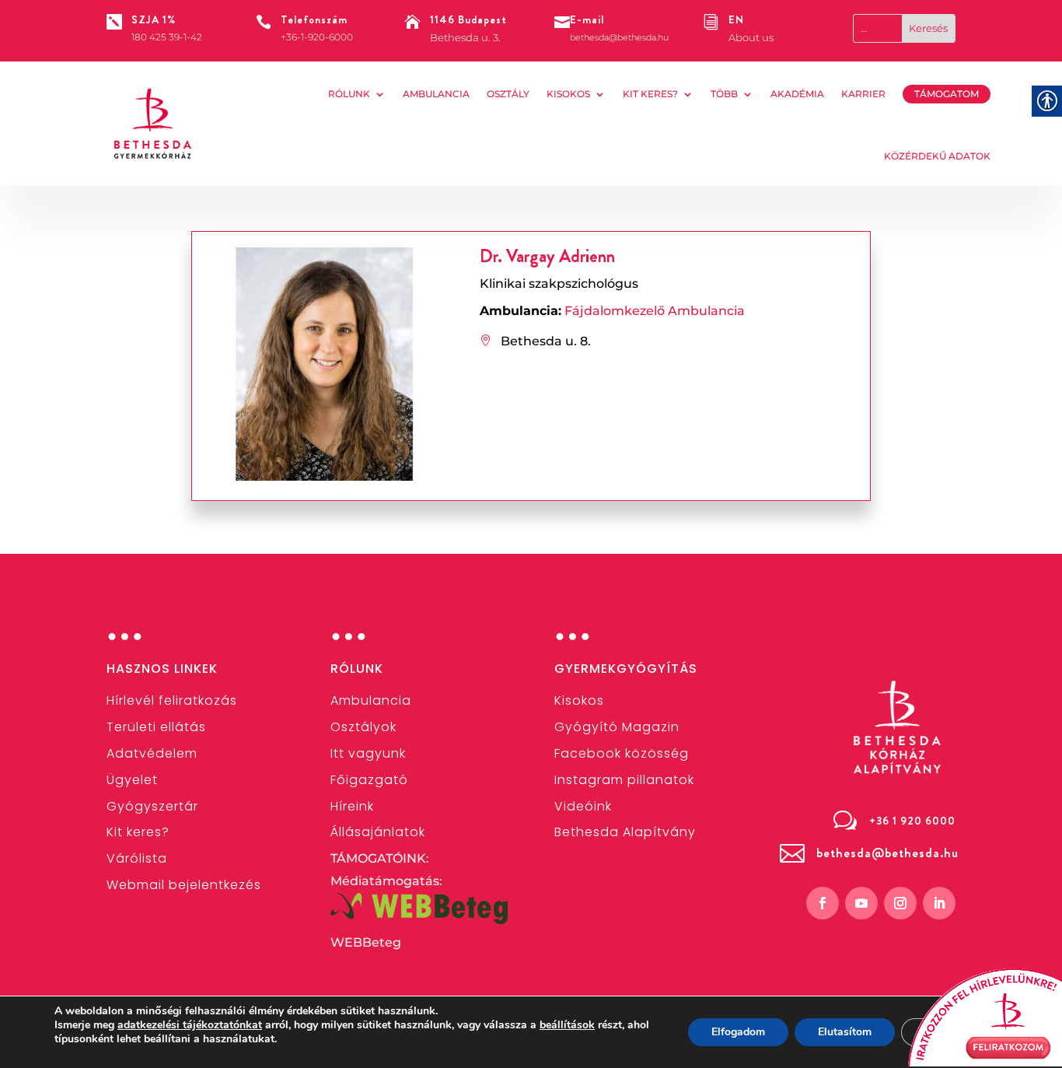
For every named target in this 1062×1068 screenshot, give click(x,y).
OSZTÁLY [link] (508, 94)
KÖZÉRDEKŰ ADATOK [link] (937, 156)
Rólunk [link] (349, 94)
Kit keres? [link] (650, 94)
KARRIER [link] (863, 94)
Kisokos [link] (568, 94)
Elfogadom (738, 1031)
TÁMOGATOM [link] (946, 94)
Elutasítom (845, 1031)
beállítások (567, 1025)
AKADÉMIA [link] (797, 94)
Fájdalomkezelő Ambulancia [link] (654, 310)
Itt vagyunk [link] (368, 753)
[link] (153, 124)
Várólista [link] (137, 858)
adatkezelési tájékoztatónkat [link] (189, 1024)
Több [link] (724, 94)
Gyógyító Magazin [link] (616, 727)
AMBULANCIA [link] (436, 94)
